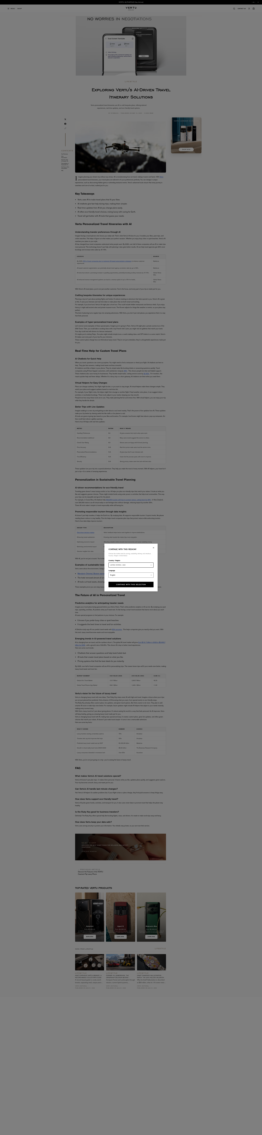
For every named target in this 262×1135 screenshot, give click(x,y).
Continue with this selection (131, 584)
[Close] (153, 548)
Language (111, 570)
